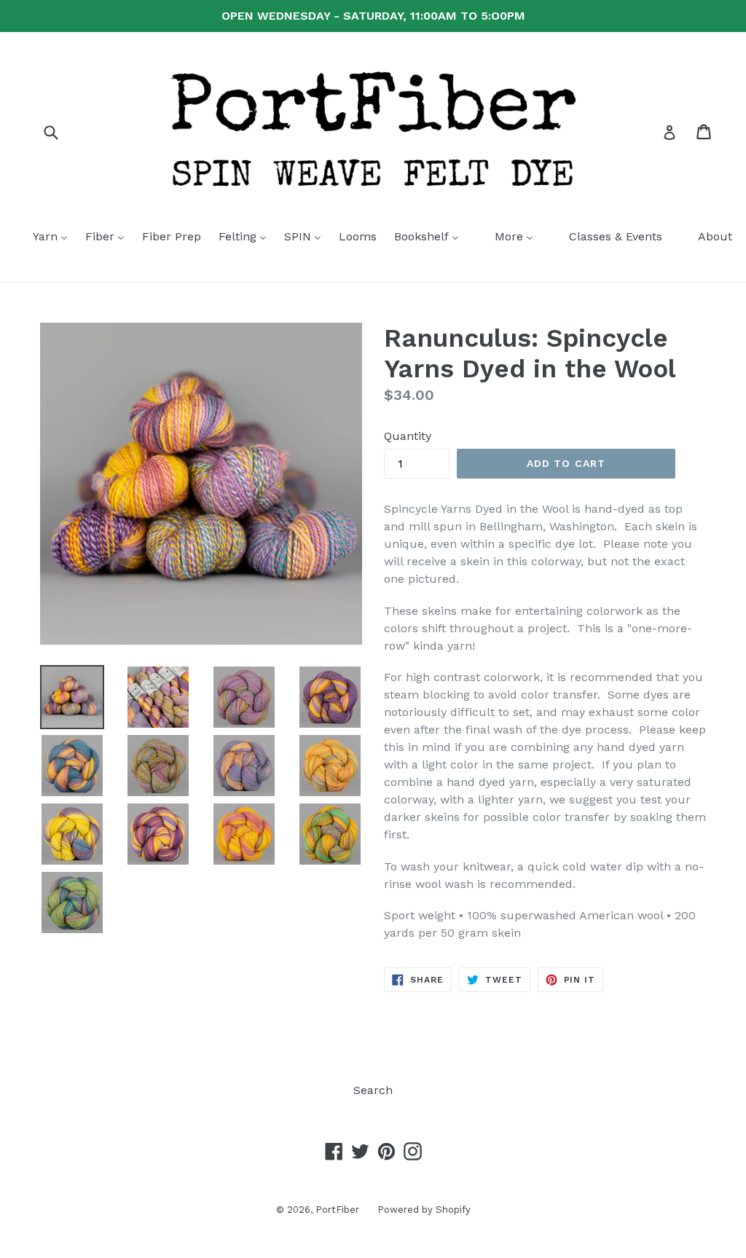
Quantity (407, 436)
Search (373, 1090)
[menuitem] (41, 237)
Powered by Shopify (424, 1209)
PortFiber (337, 1209)
